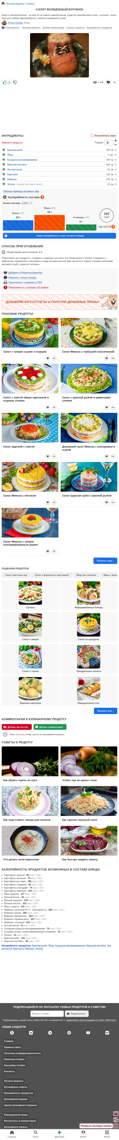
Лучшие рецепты (13, 1081)
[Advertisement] (59, 108)
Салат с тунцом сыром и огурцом (24, 351)
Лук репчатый (14, 169)
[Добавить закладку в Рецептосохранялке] (108, 82)
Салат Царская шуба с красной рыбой (86, 495)
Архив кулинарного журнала (20, 1105)
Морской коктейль (17, 164)
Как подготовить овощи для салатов (26, 819)
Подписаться (78, 1013)
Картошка (12, 174)
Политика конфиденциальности (22, 1053)
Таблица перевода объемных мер (21, 191)
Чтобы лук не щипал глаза (79, 780)
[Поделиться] (116, 1119)
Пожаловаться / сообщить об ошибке (28, 287)
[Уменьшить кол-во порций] (115, 145)
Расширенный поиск (16, 1114)
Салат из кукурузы (88, 639)
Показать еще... (105, 560)
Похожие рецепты (31, 27)
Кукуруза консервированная (22, 159)
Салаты (30, 607)
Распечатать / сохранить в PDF (25, 282)
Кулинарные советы (15, 1087)
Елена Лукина (15, 22)
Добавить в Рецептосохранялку (25, 272)
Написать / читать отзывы (22, 277)
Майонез (12, 179)
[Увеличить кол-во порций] (115, 140)
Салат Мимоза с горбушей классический (88, 351)
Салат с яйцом (30, 639)
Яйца (10, 154)
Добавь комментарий (53, 27)
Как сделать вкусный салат (79, 819)
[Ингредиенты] (116, 1113)
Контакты (9, 1071)
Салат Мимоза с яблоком (19, 495)
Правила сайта (12, 1047)
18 (114, 82)
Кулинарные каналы (16, 1127)
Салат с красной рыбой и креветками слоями (86, 399)
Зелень (11, 184)
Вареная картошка (30, 703)
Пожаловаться (12, 27)
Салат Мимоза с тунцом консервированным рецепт (20, 543)
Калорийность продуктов (99, 27)
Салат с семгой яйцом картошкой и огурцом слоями (26, 399)
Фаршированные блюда (89, 607)
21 (9, 82)
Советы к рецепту (75, 27)
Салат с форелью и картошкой (52, 575)
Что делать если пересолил (21, 859)
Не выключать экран (105, 136)
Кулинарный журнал (16, 1099)
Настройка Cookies (14, 1065)
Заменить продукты (12, 142)
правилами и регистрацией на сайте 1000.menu (91, 1020)
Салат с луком (30, 671)
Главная (8, 1041)
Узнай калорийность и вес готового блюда (60, 235)
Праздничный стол (88, 703)
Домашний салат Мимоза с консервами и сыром (88, 448)
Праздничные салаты (88, 671)
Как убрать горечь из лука (20, 780)
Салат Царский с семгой (18, 446)
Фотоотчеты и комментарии (20, 1120)
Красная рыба (14, 150)
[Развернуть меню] (116, 1125)
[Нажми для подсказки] (42, 197)
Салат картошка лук (16, 575)
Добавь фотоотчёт (18, 727)
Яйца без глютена (86, 575)
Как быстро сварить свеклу (80, 859)
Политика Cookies (14, 1059)
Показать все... (105, 711)
